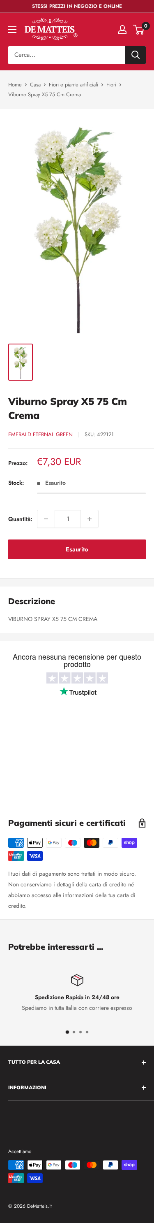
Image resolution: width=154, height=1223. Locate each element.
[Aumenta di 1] (89, 519)
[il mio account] (122, 29)
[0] (139, 30)
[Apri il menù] (12, 29)
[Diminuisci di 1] (46, 519)
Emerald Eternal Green (40, 434)
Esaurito (77, 549)
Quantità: (20, 519)
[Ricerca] (135, 55)
